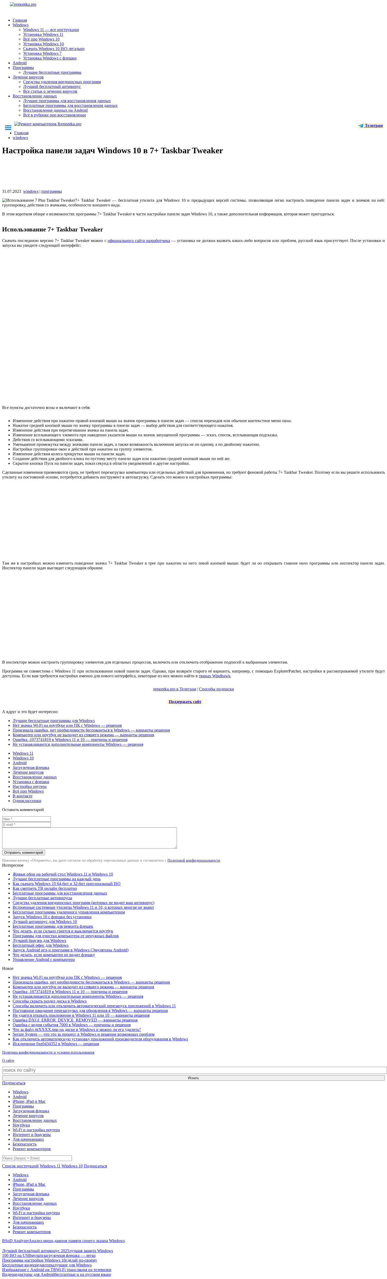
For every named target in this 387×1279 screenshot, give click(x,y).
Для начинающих (28, 1139)
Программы (23, 67)
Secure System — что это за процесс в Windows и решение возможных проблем (84, 1034)
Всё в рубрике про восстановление (54, 115)
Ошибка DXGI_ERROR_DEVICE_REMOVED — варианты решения (75, 1020)
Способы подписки (216, 689)
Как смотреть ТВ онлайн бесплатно (45, 888)
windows (30, 191)
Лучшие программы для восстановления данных (67, 100)
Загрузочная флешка (31, 767)
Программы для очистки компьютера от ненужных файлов (66, 936)
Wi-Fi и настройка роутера (36, 1130)
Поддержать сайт (185, 701)
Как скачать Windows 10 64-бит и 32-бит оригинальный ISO (67, 883)
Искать (193, 1078)
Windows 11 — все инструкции (51, 29)
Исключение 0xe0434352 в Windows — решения (56, 1043)
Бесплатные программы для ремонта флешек (53, 926)
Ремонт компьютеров (32, 1149)
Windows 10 (23, 758)
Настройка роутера (30, 786)
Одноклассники (27, 800)
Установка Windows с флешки (50, 58)
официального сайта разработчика (139, 240)
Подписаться (13, 1083)
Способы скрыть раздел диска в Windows (50, 1001)
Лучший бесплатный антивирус (52, 86)
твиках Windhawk (214, 676)
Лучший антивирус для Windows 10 (45, 921)
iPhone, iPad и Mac (29, 1101)
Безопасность (25, 1144)
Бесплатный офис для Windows (40, 945)
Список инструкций (20, 1166)
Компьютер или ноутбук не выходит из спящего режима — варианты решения (83, 735)
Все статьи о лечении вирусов (50, 91)
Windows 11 (23, 753)
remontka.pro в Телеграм (174, 689)
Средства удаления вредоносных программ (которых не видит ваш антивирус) (83, 902)
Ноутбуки (21, 1125)
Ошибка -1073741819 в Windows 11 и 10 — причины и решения (70, 739)
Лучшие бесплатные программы (52, 72)
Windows (20, 25)
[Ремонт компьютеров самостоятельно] (35, 6)
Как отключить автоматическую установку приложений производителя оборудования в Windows (100, 1039)
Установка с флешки (31, 781)
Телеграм (373, 125)
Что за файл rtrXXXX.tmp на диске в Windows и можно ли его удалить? (77, 1029)
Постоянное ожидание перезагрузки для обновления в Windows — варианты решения (90, 1010)
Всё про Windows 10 (41, 39)
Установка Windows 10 (43, 44)
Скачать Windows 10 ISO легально (54, 48)
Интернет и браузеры (32, 1134)
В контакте (22, 796)
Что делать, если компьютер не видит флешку (54, 954)
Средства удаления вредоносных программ (62, 82)
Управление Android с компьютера (44, 959)
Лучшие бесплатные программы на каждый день (57, 879)
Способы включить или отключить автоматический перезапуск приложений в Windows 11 (94, 1006)
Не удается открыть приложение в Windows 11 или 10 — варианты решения (81, 1015)
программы (51, 191)
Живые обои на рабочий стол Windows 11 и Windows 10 (63, 874)
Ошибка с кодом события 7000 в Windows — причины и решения (72, 1025)
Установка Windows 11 (43, 34)
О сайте (8, 1061)
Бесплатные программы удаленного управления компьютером (69, 912)
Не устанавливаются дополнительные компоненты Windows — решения (78, 744)
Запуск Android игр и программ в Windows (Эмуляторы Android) (70, 950)
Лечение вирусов (28, 77)
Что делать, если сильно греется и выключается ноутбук (63, 931)
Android (20, 63)
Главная (20, 20)
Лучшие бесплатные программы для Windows (54, 720)
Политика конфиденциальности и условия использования (48, 1052)
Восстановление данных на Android (55, 110)
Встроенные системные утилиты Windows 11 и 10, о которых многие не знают (83, 907)
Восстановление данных (35, 96)
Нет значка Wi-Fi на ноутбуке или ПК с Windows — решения (67, 725)
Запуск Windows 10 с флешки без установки (52, 917)
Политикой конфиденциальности (193, 860)
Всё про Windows (28, 791)
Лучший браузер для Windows (39, 940)
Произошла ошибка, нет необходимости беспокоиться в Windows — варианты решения (91, 730)
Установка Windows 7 (42, 53)
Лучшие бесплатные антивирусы (42, 898)
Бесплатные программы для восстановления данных (70, 105)
